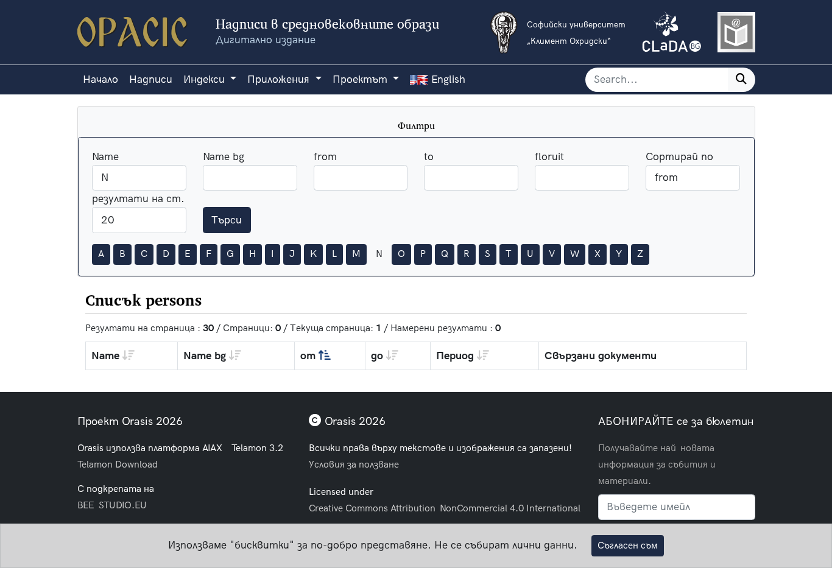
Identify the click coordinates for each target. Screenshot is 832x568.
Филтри (416, 125)
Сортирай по (679, 156)
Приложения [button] (279, 79)
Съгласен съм (628, 545)
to (429, 156)
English (446, 79)
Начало (100, 79)
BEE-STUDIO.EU (112, 505)
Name (105, 156)
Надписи (150, 79)
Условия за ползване (354, 464)
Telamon (95, 464)
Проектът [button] (361, 79)
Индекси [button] (205, 79)
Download (136, 464)
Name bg (223, 156)
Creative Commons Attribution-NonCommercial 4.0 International (444, 508)
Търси (226, 220)
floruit (549, 156)
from (325, 156)
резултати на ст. (138, 198)
